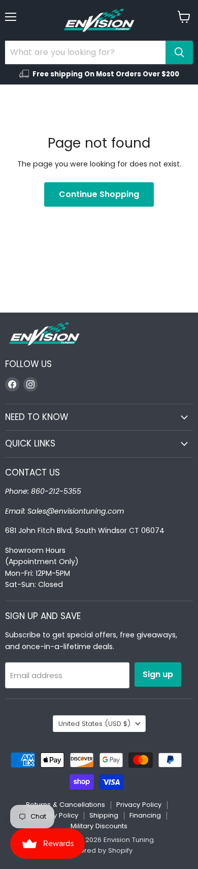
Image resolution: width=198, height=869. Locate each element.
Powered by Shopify (99, 850)
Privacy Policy (138, 804)
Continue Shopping (99, 194)
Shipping (103, 815)
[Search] (179, 52)
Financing (145, 815)
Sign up (158, 674)
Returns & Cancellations (65, 804)
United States (94, 723)
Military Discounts (99, 826)
